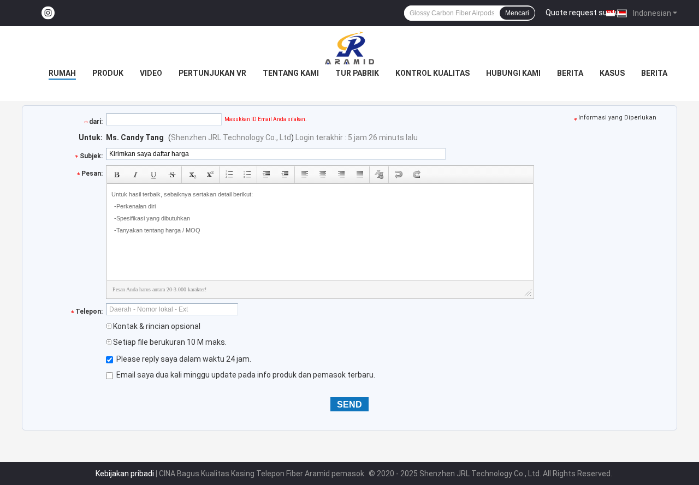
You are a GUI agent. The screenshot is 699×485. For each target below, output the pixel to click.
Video (151, 73)
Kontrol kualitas (432, 73)
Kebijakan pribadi (125, 473)
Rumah (62, 73)
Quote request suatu (582, 12)
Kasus (612, 73)
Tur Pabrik (357, 73)
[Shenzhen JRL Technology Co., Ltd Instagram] (48, 13)
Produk (107, 73)
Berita (570, 73)
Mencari (517, 13)
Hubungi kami (513, 73)
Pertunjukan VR (212, 73)
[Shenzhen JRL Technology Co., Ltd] (349, 48)
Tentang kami (291, 73)
